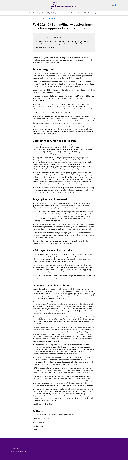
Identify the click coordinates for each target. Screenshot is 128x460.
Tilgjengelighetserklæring (19, 451)
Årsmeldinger (93, 13)
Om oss (81, 13)
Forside (31, 13)
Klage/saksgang (52, 13)
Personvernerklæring (68, 13)
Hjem (41, 18)
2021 (45, 18)
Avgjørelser (41, 13)
